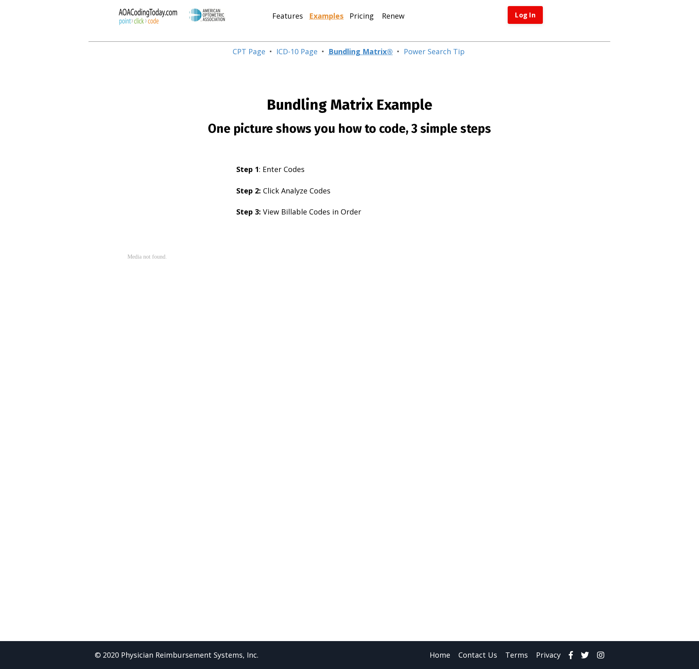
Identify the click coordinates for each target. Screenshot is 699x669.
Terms (516, 655)
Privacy (548, 655)
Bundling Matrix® (360, 51)
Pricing (362, 16)
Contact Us (477, 655)
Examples (326, 16)
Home (440, 655)
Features (287, 16)
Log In (525, 15)
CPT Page (249, 51)
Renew (393, 16)
